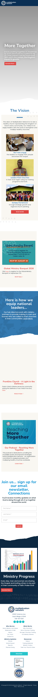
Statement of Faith (10, 630)
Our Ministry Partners (28, 634)
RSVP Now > (19, 277)
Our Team (10, 634)
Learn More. (28, 318)
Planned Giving (10, 647)
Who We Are (10, 626)
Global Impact (10, 643)
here (7, 271)
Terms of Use (21, 686)
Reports (10, 645)
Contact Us (10, 636)
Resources (27, 639)
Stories (10, 641)
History (10, 632)
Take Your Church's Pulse (28, 647)
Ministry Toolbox (27, 645)
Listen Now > (19, 464)
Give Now (19, 654)
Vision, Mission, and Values (10, 628)
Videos (28, 641)
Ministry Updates (10, 639)
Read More (20, 212)
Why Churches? (27, 628)
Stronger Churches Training (28, 632)
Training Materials (28, 643)
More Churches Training (28, 630)
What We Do (27, 626)
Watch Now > (18, 394)
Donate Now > (10, 64)
